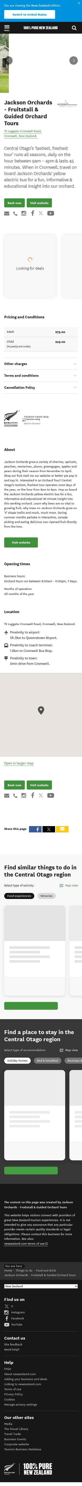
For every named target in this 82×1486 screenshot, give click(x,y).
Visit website (39, 203)
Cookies (9, 1399)
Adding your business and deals (25, 1379)
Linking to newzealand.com (22, 1384)
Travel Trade (12, 1434)
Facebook (17, 1318)
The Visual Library (16, 1429)
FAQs (7, 1369)
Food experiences (19, 896)
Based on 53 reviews (32, 424)
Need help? (11, 1349)
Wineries (47, 896)
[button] (6, 28)
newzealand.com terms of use (26, 1243)
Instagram (17, 1312)
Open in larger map (18, 763)
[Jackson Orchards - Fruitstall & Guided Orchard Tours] (67, 103)
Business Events (15, 1439)
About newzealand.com (20, 1374)
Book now (14, 203)
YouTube (16, 1324)
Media (8, 1424)
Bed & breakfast (47, 1060)
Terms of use (12, 1389)
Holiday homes (17, 1060)
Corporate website (16, 1444)
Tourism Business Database (22, 1449)
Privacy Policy (13, 1394)
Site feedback (13, 1344)
